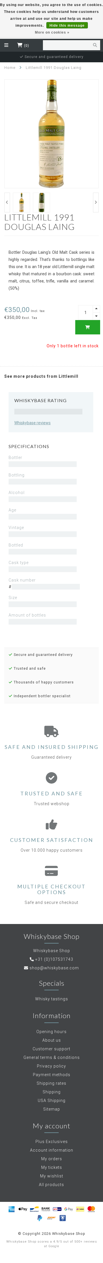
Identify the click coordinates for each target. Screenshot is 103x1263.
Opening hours (51, 1031)
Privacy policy (51, 1066)
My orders (51, 1159)
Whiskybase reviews (32, 423)
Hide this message (67, 26)
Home (9, 67)
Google (53, 1246)
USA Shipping (52, 1100)
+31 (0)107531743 (54, 959)
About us (51, 1040)
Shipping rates (51, 1083)
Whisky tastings (51, 999)
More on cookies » (52, 32)
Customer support (51, 1049)
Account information (51, 1150)
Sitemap (51, 1109)
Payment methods (51, 1074)
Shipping (52, 1092)
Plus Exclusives (51, 1141)
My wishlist (51, 1176)
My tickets (51, 1167)
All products (51, 1184)
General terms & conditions (51, 1057)
